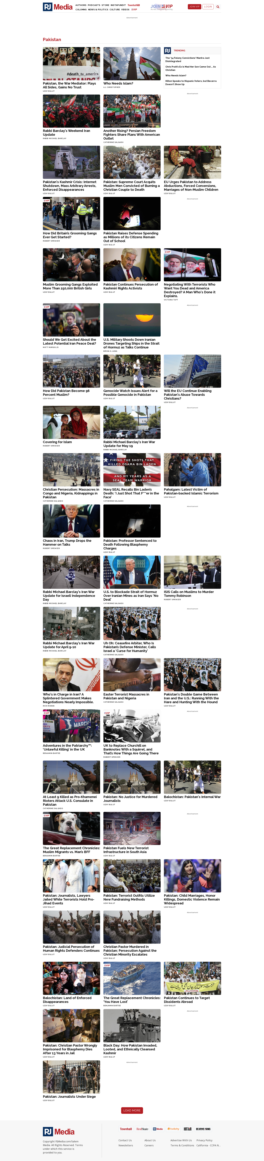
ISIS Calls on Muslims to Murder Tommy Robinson (189, 594)
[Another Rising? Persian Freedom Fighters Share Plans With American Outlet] (132, 111)
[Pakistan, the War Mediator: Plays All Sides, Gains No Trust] (71, 63)
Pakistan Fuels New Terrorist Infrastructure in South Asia (126, 850)
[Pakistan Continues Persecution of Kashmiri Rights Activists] (132, 264)
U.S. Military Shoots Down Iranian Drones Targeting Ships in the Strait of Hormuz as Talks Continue (131, 343)
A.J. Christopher (111, 87)
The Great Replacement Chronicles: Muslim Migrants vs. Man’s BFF (71, 850)
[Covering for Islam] (71, 422)
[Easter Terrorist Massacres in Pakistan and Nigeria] (132, 674)
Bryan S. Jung (110, 351)
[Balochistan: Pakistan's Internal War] (192, 777)
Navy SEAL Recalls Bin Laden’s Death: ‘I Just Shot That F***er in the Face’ (131, 493)
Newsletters (126, 1145)
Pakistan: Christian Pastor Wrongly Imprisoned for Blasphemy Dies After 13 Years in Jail (70, 1049)
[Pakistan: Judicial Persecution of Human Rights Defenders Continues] (71, 927)
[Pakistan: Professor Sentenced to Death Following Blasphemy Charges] (132, 520)
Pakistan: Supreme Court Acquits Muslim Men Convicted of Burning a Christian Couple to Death (131, 186)
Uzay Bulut (49, 91)
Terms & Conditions (182, 1145)
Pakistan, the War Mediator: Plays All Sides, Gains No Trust (69, 85)
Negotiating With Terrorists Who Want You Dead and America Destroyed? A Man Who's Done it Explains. (189, 290)
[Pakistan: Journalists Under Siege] (71, 1076)
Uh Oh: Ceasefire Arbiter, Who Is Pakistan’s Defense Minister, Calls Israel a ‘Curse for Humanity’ (129, 647)
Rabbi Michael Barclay (54, 138)
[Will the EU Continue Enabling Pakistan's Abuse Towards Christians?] (192, 371)
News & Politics (98, 9)
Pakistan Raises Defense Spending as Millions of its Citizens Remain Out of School (130, 237)
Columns (81, 9)
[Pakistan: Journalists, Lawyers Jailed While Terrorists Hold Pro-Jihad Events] (71, 875)
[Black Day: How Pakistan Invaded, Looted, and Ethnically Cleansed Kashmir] (132, 1025)
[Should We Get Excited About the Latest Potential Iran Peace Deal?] (71, 319)
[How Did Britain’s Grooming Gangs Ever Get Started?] (71, 213)
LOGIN (208, 6)
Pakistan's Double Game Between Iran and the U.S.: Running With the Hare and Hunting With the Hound (191, 698)
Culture (115, 9)
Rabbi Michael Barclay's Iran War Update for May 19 (129, 444)
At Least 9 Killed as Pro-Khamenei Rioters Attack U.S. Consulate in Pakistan (70, 801)
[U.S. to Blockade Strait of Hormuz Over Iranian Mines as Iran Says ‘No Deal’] (132, 572)
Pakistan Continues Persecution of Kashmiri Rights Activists (130, 286)
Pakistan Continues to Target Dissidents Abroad (187, 1000)
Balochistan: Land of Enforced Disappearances (67, 1000)
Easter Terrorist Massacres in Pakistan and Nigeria (126, 696)
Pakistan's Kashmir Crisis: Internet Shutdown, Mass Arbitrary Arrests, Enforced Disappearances (69, 186)
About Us (150, 1140)
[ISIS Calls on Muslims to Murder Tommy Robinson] (192, 572)
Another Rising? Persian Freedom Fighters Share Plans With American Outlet (131, 134)
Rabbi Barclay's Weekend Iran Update (66, 133)
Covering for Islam (57, 442)
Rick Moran (49, 706)
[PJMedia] (58, 7)
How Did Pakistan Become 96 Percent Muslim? (66, 393)
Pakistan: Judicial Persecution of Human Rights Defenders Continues (71, 949)
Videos (125, 9)
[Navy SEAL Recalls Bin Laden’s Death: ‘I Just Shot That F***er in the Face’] (132, 469)
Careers (149, 1145)
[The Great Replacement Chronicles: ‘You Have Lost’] (132, 978)
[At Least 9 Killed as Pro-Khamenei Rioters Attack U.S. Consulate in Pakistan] (71, 777)
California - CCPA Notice (208, 1145)
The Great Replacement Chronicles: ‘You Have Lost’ (132, 1000)
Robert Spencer (51, 241)
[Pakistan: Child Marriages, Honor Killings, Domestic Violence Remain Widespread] (192, 875)
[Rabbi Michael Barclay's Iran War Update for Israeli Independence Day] (71, 572)
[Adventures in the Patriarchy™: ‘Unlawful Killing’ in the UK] (71, 725)
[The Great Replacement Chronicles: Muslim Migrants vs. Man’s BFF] (71, 828)
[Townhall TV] (134, 5)
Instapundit (118, 5)
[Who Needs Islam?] (132, 63)
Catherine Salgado (113, 142)
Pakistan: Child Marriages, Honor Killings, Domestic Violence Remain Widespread (192, 899)
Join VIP (195, 6)
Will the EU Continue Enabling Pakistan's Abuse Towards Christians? (187, 394)
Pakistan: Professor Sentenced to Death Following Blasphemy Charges (130, 544)
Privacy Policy (204, 1140)
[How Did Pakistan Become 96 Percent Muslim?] (71, 371)
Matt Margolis (51, 347)
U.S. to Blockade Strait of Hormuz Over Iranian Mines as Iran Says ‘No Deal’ (130, 595)
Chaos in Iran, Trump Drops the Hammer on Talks (67, 542)
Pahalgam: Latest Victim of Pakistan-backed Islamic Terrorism (191, 491)
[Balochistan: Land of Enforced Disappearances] (71, 978)
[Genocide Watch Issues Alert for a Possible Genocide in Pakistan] (132, 371)
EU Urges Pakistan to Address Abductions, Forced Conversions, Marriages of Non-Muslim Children (191, 186)
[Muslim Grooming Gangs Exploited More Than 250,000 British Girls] (71, 264)
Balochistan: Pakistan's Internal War (192, 797)
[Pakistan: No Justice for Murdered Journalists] (132, 777)
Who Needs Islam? (118, 83)
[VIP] (134, 9)
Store (105, 5)
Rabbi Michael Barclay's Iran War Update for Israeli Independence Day (69, 595)
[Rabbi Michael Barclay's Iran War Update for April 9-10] (71, 623)
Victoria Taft (171, 300)
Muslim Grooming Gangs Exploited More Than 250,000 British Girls (70, 286)
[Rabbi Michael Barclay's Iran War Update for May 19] (132, 422)
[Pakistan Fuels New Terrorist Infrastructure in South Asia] (132, 828)
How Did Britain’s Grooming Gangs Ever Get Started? (70, 235)
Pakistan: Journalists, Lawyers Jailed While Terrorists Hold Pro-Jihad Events (68, 899)
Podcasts (94, 5)
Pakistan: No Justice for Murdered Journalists (130, 799)
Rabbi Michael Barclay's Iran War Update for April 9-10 (68, 645)
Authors (80, 5)
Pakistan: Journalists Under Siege (69, 1097)
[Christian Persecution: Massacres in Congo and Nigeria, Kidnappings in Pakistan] (71, 469)
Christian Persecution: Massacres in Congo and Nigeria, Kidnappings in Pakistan (71, 493)
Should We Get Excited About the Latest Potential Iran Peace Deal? (69, 341)
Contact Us (125, 1140)
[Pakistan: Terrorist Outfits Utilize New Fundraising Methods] (132, 875)
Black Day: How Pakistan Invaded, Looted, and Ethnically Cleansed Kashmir (130, 1049)
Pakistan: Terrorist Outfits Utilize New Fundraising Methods (129, 897)
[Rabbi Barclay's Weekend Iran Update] (71, 111)
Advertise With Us (181, 1140)
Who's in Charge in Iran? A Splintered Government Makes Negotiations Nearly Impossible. (68, 698)
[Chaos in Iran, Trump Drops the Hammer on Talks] (71, 520)
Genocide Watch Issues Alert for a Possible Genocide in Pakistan (130, 393)
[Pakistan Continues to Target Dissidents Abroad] (192, 978)
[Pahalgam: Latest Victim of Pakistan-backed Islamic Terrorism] (192, 469)
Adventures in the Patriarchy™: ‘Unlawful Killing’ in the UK (67, 747)
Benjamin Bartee (51, 753)
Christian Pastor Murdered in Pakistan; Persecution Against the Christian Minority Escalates (130, 950)
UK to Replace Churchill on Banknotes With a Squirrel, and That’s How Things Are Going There (131, 749)
